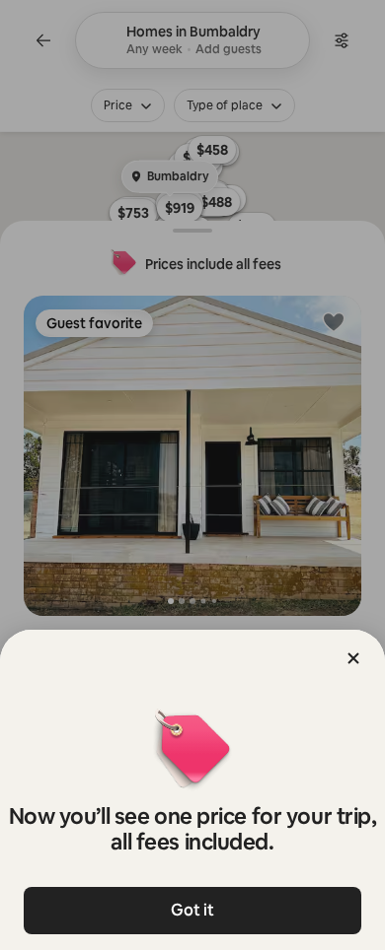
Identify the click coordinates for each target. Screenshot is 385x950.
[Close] (353, 658)
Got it (192, 910)
